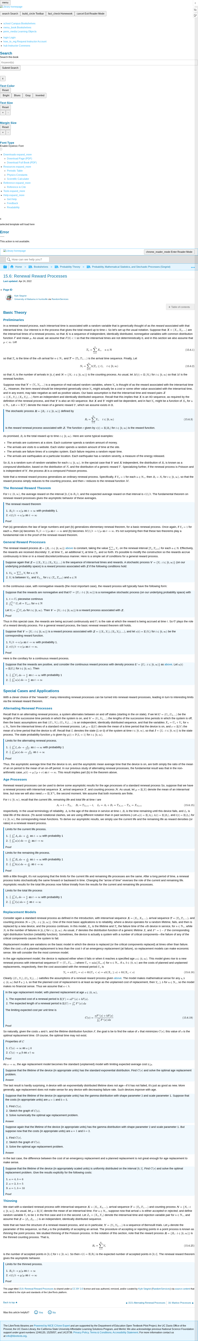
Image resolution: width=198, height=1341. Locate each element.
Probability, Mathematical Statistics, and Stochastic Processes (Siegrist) (131, 267)
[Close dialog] (2, 236)
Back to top (9, 1302)
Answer (9, 1080)
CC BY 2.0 (77, 1288)
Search (9, 259)
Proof (8, 521)
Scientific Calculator (18, 179)
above (69, 548)
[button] (12, 203)
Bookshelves (41, 267)
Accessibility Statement (125, 1332)
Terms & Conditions (101, 1332)
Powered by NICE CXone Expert (52, 1325)
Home (19, 267)
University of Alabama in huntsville (31, 299)
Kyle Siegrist (20, 296)
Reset (5, 90)
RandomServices (60, 299)
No (54, 1312)
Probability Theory (70, 267)
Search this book (9, 57)
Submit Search (10, 68)
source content (182, 1288)
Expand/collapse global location (193, 266)
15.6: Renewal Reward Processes (36, 1288)
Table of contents (180, 307)
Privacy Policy (81, 1332)
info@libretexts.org (16, 1336)
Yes (41, 1312)
